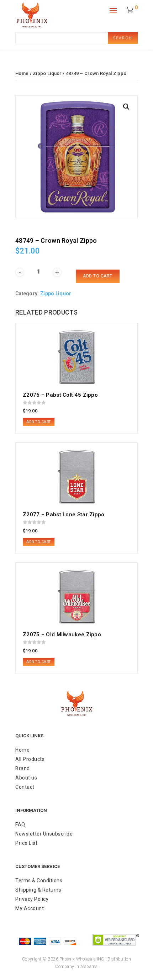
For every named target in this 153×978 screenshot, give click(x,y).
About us (26, 778)
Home (21, 73)
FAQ (20, 824)
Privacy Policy (31, 899)
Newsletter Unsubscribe (44, 834)
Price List (26, 843)
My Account (29, 908)
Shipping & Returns (38, 890)
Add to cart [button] (38, 422)
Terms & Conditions (38, 880)
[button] (126, 106)
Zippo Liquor (47, 73)
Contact (25, 787)
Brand (22, 768)
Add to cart (97, 276)
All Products (29, 759)
